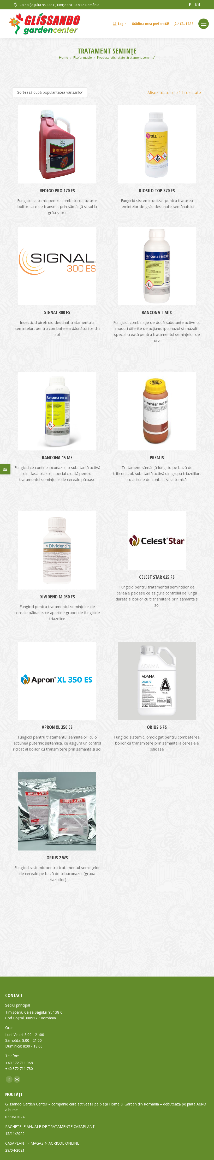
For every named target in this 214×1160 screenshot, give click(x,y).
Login (122, 23)
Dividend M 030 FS (57, 596)
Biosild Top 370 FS (157, 190)
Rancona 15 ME (57, 457)
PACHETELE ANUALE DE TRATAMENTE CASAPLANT (50, 1126)
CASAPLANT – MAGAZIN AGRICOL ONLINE (42, 1143)
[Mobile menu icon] (203, 24)
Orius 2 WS (57, 857)
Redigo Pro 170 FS (57, 190)
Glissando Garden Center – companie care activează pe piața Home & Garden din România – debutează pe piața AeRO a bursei (105, 1107)
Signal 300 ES (57, 312)
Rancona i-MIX (157, 312)
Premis (157, 457)
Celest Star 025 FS (157, 577)
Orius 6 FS (157, 727)
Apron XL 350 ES (57, 727)
